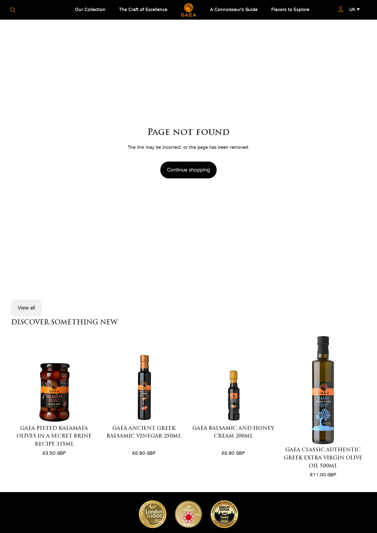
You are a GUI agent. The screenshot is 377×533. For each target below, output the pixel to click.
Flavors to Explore (290, 9)
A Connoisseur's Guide (233, 9)
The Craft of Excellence (143, 9)
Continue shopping (188, 170)
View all (26, 308)
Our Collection (90, 9)
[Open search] (13, 10)
